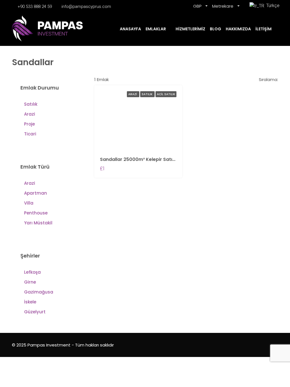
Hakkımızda (238, 29)
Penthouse (36, 213)
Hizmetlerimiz (190, 29)
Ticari (30, 134)
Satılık (147, 94)
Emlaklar (156, 29)
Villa (28, 203)
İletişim (263, 29)
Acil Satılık (166, 94)
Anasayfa (130, 29)
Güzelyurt (35, 312)
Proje (29, 124)
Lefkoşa (32, 272)
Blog (215, 29)
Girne (30, 282)
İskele (30, 302)
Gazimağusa (38, 292)
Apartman (35, 193)
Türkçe (271, 5)
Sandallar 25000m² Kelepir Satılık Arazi (145, 159)
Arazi (133, 94)
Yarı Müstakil (38, 223)
